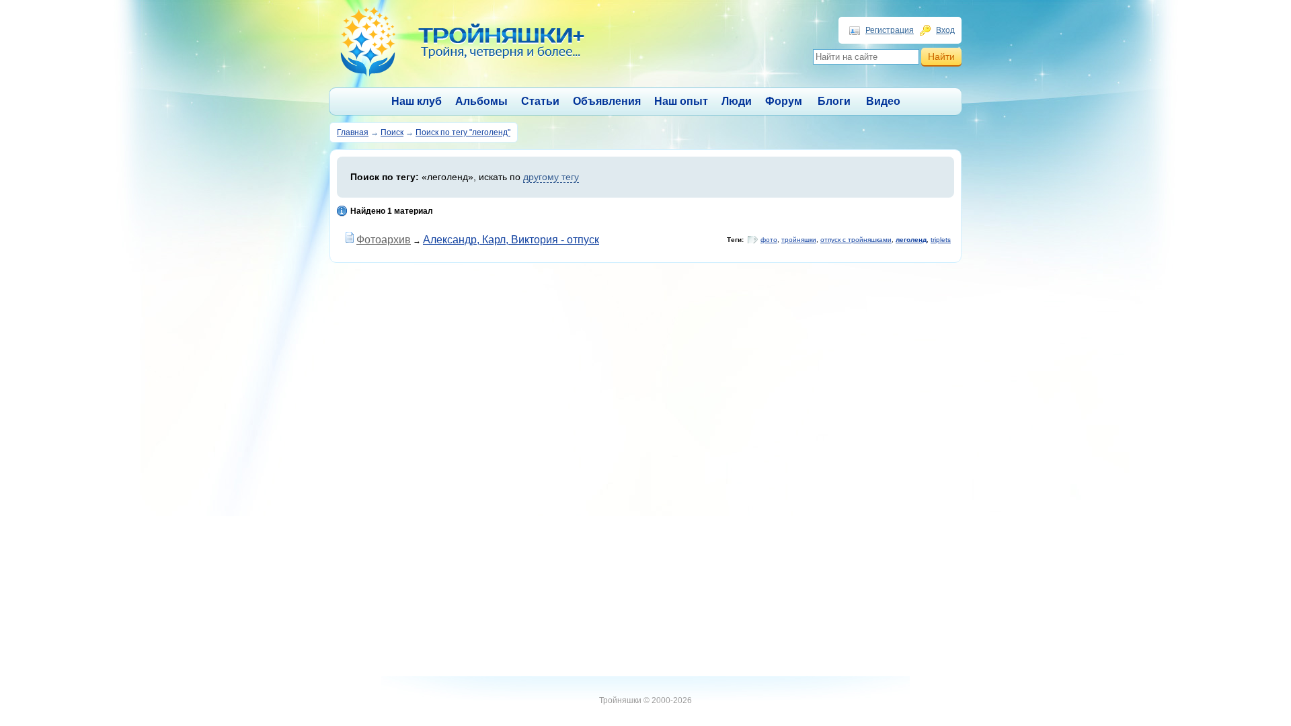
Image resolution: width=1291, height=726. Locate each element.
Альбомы (481, 101)
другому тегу (551, 176)
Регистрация (889, 30)
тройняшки (798, 239)
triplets (941, 239)
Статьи (540, 101)
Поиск (392, 132)
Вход (945, 30)
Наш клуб (416, 101)
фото (768, 239)
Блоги (834, 101)
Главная (352, 132)
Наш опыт (681, 101)
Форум (783, 101)
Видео (883, 101)
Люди (736, 101)
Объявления (607, 101)
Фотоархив (383, 239)
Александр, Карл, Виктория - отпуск (511, 239)
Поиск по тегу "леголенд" (463, 132)
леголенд (911, 239)
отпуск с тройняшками (856, 239)
